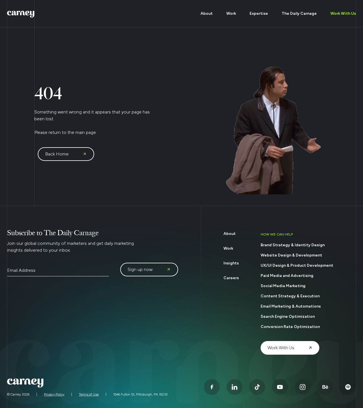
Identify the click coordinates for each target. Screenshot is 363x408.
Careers (231, 277)
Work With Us (343, 13)
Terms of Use (89, 394)
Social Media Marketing (283, 285)
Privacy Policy (54, 394)
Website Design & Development (291, 255)
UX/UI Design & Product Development (297, 265)
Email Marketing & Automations (291, 306)
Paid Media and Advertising (287, 275)
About (207, 13)
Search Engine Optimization (288, 316)
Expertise (259, 13)
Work (231, 13)
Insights (231, 263)
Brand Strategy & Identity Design (293, 245)
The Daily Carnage (299, 13)
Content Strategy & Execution (290, 296)
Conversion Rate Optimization (290, 326)
